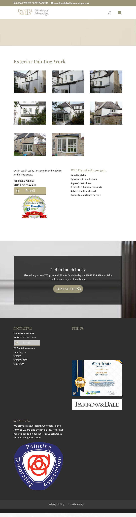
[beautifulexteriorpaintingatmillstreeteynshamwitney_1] (30, 93)
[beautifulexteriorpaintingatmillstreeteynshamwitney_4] (30, 124)
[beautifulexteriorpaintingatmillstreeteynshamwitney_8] (68, 155)
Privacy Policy (56, 504)
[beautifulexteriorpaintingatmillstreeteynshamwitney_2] (68, 93)
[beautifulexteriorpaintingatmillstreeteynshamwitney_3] (106, 93)
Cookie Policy (76, 504)
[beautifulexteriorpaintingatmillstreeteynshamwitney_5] (68, 124)
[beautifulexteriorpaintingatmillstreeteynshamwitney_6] (106, 124)
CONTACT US (66, 288)
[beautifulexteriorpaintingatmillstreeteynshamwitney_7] (30, 155)
